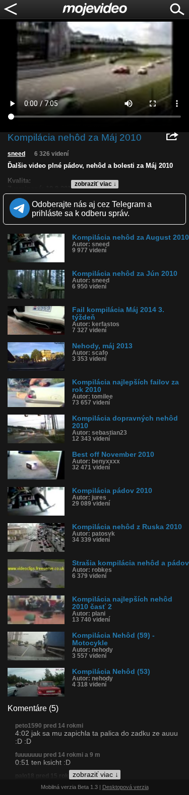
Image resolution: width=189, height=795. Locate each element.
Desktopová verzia (125, 787)
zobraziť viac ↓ (95, 183)
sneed (16, 154)
